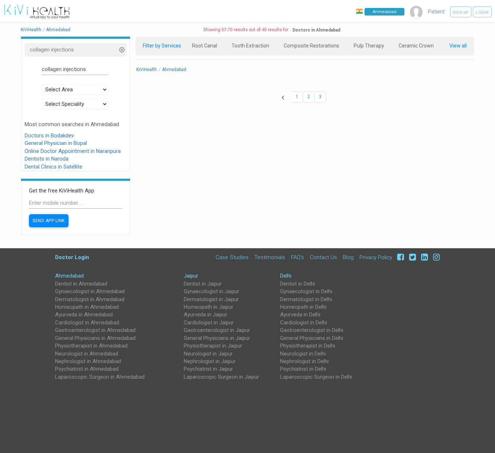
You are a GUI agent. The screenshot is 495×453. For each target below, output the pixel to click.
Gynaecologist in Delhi (306, 291)
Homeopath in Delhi (303, 307)
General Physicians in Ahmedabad (95, 338)
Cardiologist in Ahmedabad (87, 322)
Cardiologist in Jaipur (209, 322)
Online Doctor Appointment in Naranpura (73, 151)
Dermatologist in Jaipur (211, 299)
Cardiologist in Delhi (303, 322)
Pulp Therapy (369, 46)
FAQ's (297, 257)
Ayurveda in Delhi (300, 314)
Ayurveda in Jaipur (205, 314)
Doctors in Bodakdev (49, 135)
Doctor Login (72, 257)
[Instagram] (434, 257)
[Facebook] (399, 257)
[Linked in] (423, 257)
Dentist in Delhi (297, 283)
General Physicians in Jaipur (217, 338)
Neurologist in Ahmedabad (86, 353)
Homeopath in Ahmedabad (87, 307)
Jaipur (191, 276)
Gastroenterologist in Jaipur (217, 330)
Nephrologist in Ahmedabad (88, 361)
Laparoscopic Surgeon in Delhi (316, 377)
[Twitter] (411, 257)
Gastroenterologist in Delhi (311, 330)
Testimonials (269, 257)
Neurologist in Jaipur (208, 353)
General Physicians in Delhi (311, 338)
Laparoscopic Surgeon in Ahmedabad (100, 377)
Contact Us (323, 257)
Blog (348, 257)
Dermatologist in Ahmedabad (89, 299)
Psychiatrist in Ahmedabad (86, 369)
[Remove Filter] (121, 50)
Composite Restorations (311, 46)
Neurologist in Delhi (303, 353)
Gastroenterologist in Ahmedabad (95, 330)
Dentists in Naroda (46, 158)
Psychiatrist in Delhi (303, 369)
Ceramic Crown (416, 46)
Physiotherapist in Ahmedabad (91, 345)
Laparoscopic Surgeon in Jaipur (221, 377)
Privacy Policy (375, 257)
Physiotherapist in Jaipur (213, 345)
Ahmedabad (69, 276)
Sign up (461, 12)
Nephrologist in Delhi (304, 361)
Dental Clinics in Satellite (53, 166)
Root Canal (204, 46)
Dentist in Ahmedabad (81, 283)
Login (482, 12)
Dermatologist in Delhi (306, 299)
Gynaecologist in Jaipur (211, 291)
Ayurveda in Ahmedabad (84, 314)
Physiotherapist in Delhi (307, 345)
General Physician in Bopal (56, 143)
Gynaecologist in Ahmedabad (90, 291)
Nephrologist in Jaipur (210, 361)
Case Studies (232, 257)
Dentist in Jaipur (203, 283)
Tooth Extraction (250, 46)
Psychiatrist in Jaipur (208, 369)
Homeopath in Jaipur (208, 307)
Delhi (285, 276)
